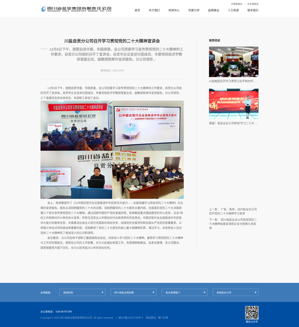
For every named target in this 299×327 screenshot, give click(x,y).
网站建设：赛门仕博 (157, 317)
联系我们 (253, 10)
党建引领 (193, 10)
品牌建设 (213, 10)
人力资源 (233, 10)
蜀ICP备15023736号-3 (131, 317)
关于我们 (154, 10)
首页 (137, 10)
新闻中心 (174, 10)
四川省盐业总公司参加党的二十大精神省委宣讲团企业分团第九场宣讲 (233, 223)
